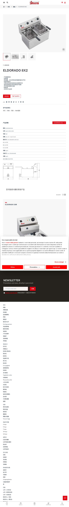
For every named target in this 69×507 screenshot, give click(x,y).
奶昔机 (5, 370)
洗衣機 (5, 459)
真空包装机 (6, 407)
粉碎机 (5, 356)
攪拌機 (5, 389)
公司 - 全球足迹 (7, 494)
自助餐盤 (5, 338)
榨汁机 (5, 361)
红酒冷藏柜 (6, 439)
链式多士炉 (6, 321)
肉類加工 (5, 349)
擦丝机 (5, 353)
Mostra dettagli (59, 262)
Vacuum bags (6, 419)
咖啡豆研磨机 (6, 394)
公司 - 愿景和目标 (7, 492)
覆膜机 (5, 414)
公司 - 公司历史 (7, 490)
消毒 (4, 455)
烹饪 (9, 7)
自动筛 (5, 396)
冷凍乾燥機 (6, 399)
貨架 (4, 477)
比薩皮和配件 (6, 482)
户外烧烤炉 (6, 333)
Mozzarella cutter (7, 380)
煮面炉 (5, 319)
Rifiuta (13, 267)
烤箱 (4, 307)
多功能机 (5, 372)
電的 (12, 110)
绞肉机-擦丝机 (7, 351)
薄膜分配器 (6, 416)
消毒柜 (5, 457)
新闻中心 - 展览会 (7, 499)
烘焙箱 (5, 312)
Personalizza (33, 267)
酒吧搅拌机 (6, 368)
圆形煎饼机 (6, 329)
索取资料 (6, 96)
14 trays (5, 434)
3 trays (4, 424)
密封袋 (5, 411)
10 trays (5, 431)
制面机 (5, 392)
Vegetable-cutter (7, 375)
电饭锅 (5, 331)
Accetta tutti (56, 267)
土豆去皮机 (6, 382)
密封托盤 (5, 409)
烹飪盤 (5, 341)
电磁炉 (5, 336)
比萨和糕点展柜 (7, 442)
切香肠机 (5, 377)
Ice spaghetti (6, 365)
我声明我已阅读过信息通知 (11, 292)
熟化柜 (5, 444)
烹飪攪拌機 (6, 326)
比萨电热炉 (6, 449)
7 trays (4, 429)
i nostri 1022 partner (11, 242)
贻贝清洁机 (6, 387)
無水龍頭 (17, 110)
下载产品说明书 (15, 96)
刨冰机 (5, 363)
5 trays (4, 427)
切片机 (5, 346)
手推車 (5, 474)
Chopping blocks (7, 479)
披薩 (4, 401)
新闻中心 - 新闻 (7, 497)
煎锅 (14, 7)
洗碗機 (5, 464)
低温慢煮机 (6, 314)
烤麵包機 (5, 310)
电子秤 (5, 472)
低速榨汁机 (6, 358)
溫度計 (5, 470)
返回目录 (6, 65)
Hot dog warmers (7, 324)
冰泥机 (5, 384)
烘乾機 (5, 462)
